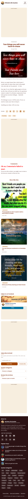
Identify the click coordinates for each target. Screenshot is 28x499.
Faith (21, 478)
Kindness (23, 485)
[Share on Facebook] (10, 111)
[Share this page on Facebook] (25, 308)
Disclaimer (23, 493)
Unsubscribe (22, 364)
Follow (12, 307)
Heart (7, 473)
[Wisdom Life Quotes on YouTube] (14, 435)
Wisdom (16, 478)
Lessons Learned (21, 473)
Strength (4, 478)
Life (3, 470)
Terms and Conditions (14, 493)
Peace (15, 482)
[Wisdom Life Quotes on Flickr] (10, 439)
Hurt (19, 480)
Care (9, 475)
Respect (3, 487)
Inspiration (13, 473)
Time (23, 480)
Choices (3, 485)
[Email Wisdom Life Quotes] (14, 439)
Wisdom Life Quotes (10, 303)
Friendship (14, 41)
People (20, 470)
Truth (14, 115)
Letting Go (4, 480)
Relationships (14, 470)
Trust (14, 480)
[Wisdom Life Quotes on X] (2, 439)
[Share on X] (17, 111)
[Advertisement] (14, 23)
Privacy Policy (6, 493)
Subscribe (9, 364)
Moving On (21, 475)
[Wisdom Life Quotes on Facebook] (2, 435)
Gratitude (4, 482)
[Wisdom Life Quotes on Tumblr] (6, 439)
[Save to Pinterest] (23, 111)
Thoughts (4, 475)
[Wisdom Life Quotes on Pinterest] (10, 435)
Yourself (7, 470)
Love (10, 115)
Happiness (10, 478)
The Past (16, 485)
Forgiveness (10, 485)
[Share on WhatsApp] (7, 111)
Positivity (14, 475)
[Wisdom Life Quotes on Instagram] (13, 111)
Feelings (10, 482)
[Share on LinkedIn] (20, 111)
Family (8, 487)
